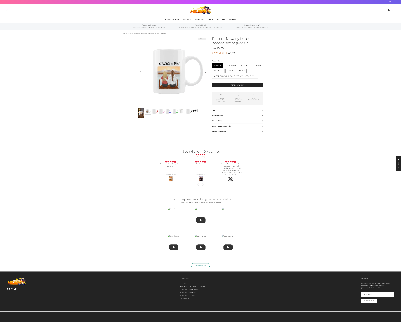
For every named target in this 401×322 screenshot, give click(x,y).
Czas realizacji (217, 121)
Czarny (241, 70)
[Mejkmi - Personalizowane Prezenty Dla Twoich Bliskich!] (200, 10)
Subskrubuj (369, 301)
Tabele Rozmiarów (219, 131)
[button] (198, 184)
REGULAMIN (184, 298)
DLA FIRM (221, 20)
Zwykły (217, 64)
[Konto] (388, 10)
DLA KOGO (187, 20)
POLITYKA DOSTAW (187, 295)
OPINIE (210, 20)
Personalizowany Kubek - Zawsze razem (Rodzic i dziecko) (149, 33)
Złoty (230, 70)
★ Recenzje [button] (398, 163)
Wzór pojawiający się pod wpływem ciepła (235, 75)
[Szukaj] (7, 10)
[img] (200, 154)
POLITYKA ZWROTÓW (188, 292)
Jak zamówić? (217, 116)
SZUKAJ (183, 283)
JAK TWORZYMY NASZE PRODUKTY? (193, 286)
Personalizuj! (237, 85)
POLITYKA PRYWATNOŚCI (189, 289)
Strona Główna (127, 33)
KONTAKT (232, 20)
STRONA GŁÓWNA (172, 20)
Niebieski (218, 70)
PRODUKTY (199, 20)
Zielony (257, 64)
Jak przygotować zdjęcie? (222, 126)
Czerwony (231, 64)
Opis (213, 110)
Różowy (245, 64)
